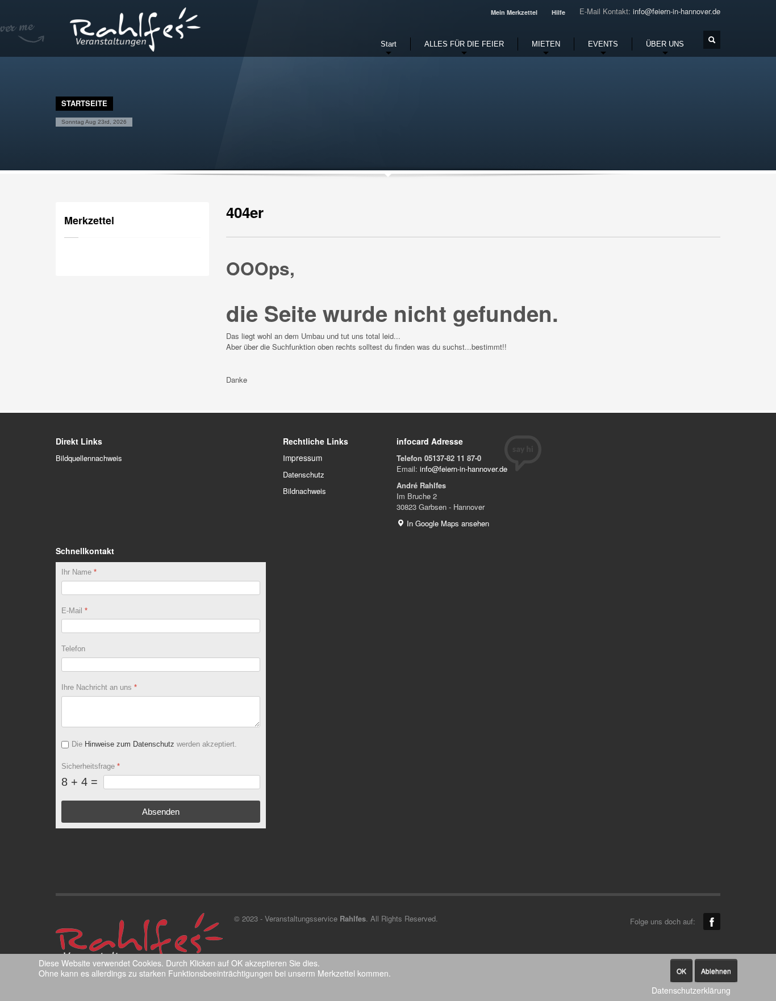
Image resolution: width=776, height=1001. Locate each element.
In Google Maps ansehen (446, 523)
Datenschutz (303, 474)
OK (681, 970)
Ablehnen (716, 970)
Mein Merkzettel (514, 12)
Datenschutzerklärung (691, 990)
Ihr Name (79, 572)
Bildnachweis (304, 490)
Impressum (302, 457)
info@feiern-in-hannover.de (676, 11)
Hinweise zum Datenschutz (129, 744)
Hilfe (558, 12)
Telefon (73, 649)
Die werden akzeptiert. (154, 744)
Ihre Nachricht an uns (99, 688)
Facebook (711, 921)
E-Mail (74, 610)
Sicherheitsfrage (90, 766)
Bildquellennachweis (89, 458)
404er (245, 212)
